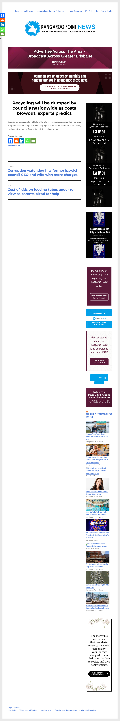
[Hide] (1, 39)
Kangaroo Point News (14, 708)
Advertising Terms (46, 710)
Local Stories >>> (101, 379)
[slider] (101, 256)
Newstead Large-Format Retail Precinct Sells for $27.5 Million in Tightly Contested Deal (96, 470)
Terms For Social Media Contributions (66, 710)
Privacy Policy (12, 710)
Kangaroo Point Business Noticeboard (51, 10)
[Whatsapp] (27, 140)
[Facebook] (10, 140)
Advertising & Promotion (88, 710)
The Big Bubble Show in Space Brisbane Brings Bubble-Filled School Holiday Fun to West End (97, 535)
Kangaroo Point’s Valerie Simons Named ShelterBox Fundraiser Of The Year (97, 436)
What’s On (89, 10)
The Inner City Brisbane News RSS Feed (99, 415)
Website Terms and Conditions (28, 710)
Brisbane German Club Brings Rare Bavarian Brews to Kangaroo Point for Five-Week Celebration (97, 459)
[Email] (33, 140)
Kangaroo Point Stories (24, 10)
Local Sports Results (104, 10)
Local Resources (75, 10)
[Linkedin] (21, 140)
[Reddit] (16, 140)
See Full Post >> (14, 145)
